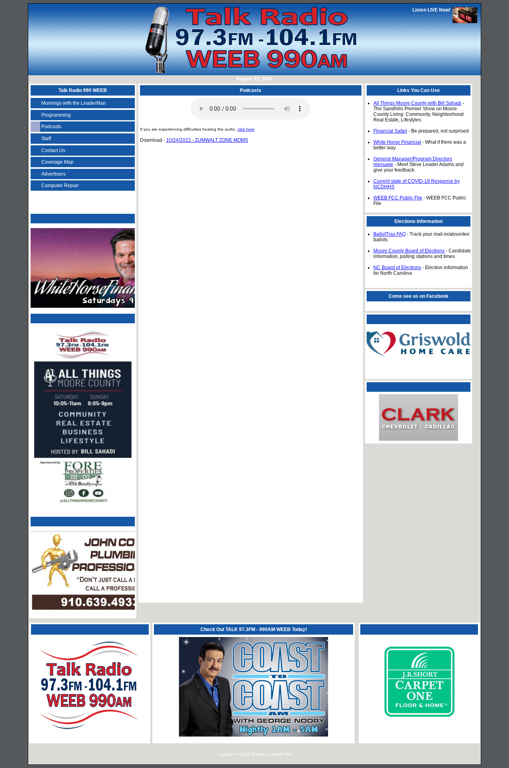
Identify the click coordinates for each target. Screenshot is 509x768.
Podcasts (51, 126)
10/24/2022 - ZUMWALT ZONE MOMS (207, 140)
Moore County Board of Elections (409, 251)
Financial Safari (390, 131)
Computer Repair (60, 185)
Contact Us (53, 150)
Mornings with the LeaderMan (73, 103)
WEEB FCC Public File (397, 198)
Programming (56, 115)
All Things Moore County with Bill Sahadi (417, 103)
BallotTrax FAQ (389, 234)
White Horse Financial (397, 142)
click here (245, 129)
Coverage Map (57, 162)
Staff (46, 138)
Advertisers (53, 174)
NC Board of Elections (397, 267)
